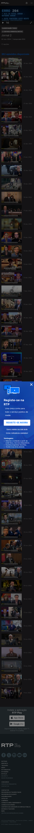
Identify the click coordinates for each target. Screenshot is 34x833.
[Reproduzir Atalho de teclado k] (3, 830)
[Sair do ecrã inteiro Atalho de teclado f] (31, 830)
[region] (17, 416)
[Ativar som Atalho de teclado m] (7, 830)
